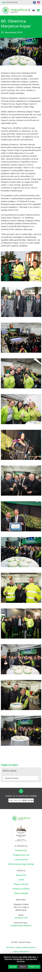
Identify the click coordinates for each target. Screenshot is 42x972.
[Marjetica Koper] (14, 10)
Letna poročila (21, 859)
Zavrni (22, 967)
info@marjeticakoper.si (21, 925)
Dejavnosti (21, 875)
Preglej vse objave (9, 765)
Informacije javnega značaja (21, 864)
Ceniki (21, 879)
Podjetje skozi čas (21, 855)
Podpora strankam (21, 888)
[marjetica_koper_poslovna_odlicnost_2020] (21, 833)
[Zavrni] (39, 963)
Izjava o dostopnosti (21, 952)
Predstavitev (21, 850)
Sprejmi (13, 967)
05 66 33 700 (12, 2)
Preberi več (34, 967)
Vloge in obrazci (21, 884)
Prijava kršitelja (21, 893)
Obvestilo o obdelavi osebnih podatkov (21, 947)
